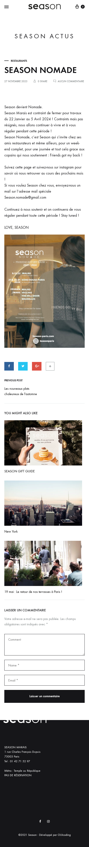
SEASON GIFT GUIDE (19, 471)
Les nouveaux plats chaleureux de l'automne (20, 391)
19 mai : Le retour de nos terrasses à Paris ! (33, 592)
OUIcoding (64, 835)
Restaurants (19, 60)
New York (11, 531)
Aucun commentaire (71, 81)
